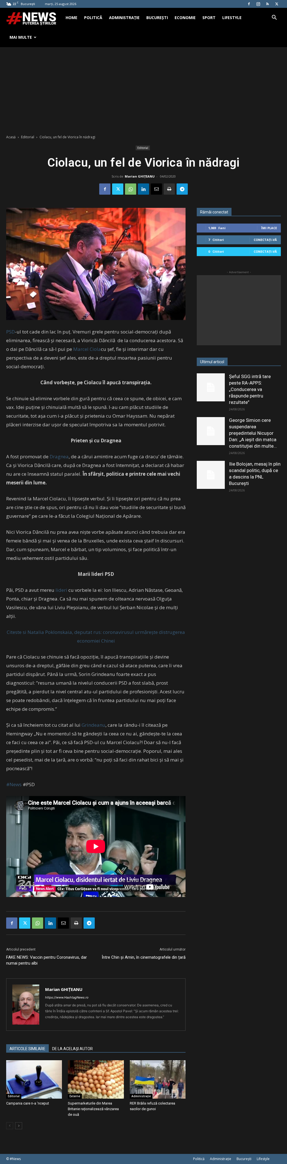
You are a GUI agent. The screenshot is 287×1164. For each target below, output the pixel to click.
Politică (93, 17)
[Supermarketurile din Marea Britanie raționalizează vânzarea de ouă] (96, 1079)
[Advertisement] (143, 89)
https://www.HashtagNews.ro (67, 997)
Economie (185, 17)
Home (71, 17)
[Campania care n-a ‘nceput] (34, 1079)
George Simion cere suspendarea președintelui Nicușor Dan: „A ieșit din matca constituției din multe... (253, 433)
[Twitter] (276, 4)
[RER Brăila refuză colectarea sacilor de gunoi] (158, 1079)
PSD (10, 331)
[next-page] (18, 1125)
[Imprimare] (169, 189)
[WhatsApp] (130, 189)
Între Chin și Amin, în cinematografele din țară (144, 957)
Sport (209, 17)
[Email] (156, 189)
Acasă (11, 137)
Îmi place (269, 228)
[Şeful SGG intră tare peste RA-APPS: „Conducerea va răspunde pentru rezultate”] (211, 387)
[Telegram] (182, 189)
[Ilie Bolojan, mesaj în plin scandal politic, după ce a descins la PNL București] (211, 475)
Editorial (27, 137)
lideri (61, 590)
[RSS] (267, 4)
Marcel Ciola (87, 349)
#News (14, 784)
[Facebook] (249, 4)
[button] (274, 18)
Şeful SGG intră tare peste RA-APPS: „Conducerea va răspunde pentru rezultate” (250, 389)
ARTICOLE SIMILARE (27, 1048)
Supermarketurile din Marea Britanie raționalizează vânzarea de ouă (93, 1109)
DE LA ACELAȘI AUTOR (72, 1048)
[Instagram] (258, 4)
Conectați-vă (265, 240)
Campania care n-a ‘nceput (27, 1103)
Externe (75, 1096)
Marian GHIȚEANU (140, 176)
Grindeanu (92, 725)
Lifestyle (232, 17)
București (157, 17)
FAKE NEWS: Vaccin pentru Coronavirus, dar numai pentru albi (46, 960)
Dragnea (59, 456)
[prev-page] (9, 1125)
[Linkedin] (143, 189)
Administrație (124, 17)
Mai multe (21, 37)
